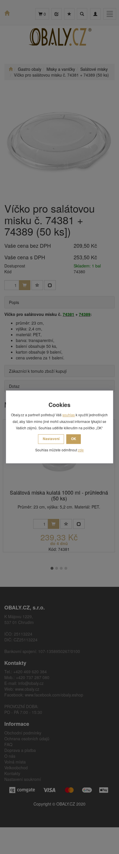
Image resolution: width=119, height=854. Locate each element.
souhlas (68, 414)
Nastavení (51, 438)
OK (73, 438)
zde (81, 449)
